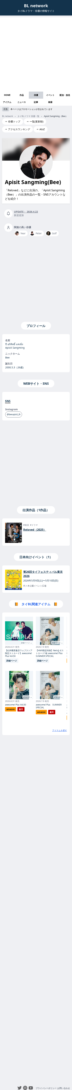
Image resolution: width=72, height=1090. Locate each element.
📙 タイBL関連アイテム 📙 (36, 604)
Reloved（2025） (34, 530)
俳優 (36, 95)
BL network (36, 5)
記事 (36, 102)
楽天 (21, 709)
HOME (7, 95)
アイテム (7, 102)
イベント (50, 95)
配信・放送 (65, 95)
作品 (22, 95)
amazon (10, 709)
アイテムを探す (59, 730)
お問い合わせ (63, 1088)
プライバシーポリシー (46, 1088)
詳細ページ (11, 660)
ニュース (21, 102)
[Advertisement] (36, 53)
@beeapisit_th (13, 414)
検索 (50, 102)
